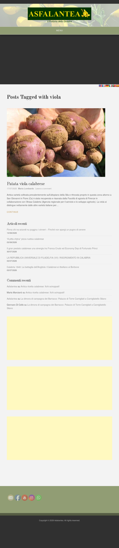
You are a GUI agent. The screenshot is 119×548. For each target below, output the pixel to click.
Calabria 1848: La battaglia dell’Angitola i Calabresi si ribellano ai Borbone (43, 266)
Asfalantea (12, 286)
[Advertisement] (59, 338)
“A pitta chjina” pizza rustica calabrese (25, 238)
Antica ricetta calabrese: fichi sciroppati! (40, 286)
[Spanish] (117, 85)
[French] (103, 85)
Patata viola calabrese (26, 184)
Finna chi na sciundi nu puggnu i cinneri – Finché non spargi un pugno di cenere (46, 229)
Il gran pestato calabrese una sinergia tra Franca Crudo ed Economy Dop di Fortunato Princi (52, 248)
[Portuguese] (114, 85)
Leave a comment (43, 188)
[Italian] (110, 85)
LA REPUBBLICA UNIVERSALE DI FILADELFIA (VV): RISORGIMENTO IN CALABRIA (48, 257)
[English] (100, 85)
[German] (107, 85)
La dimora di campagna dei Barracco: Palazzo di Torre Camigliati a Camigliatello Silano (63, 298)
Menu (59, 30)
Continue (12, 211)
